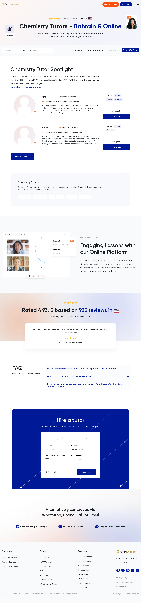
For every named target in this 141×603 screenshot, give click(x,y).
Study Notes (83, 579)
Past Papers (83, 588)
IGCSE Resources (85, 561)
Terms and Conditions (125, 582)
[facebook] (123, 570)
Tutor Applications (9, 558)
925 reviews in (81, 19)
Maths (117, 96)
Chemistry (118, 99)
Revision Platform (110, 4)
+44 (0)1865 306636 (73, 526)
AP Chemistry (85, 197)
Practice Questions (86, 583)
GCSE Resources (85, 557)
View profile (117, 111)
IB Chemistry (72, 197)
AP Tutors (44, 575)
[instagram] (128, 570)
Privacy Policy (121, 578)
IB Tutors (43, 571)
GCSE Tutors (45, 558)
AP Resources (83, 574)
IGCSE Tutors (45, 562)
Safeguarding (121, 587)
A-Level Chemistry (56, 197)
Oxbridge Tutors (46, 580)
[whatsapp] (118, 570)
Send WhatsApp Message (33, 526)
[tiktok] (132, 570)
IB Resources (83, 570)
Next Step (86, 472)
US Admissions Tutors (48, 584)
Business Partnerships (10, 562)
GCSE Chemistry (24, 197)
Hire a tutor (126, 4)
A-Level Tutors (46, 566)
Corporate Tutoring (10, 566)
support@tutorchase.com (112, 526)
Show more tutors (22, 156)
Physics (109, 99)
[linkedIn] (137, 570)
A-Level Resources (85, 566)
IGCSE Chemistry (40, 197)
